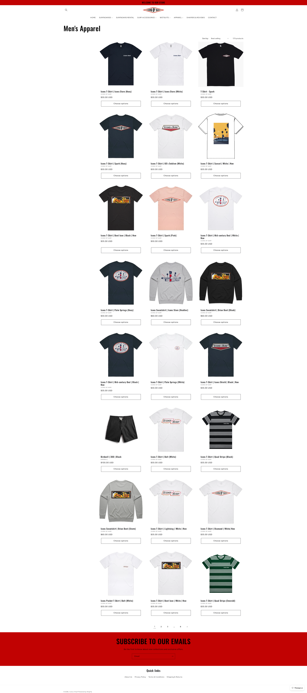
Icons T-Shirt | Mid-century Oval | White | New (220, 236)
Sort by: (205, 38)
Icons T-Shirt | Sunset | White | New (217, 163)
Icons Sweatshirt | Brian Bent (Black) (218, 310)
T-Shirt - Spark (208, 91)
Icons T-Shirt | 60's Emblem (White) (167, 163)
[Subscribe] (172, 656)
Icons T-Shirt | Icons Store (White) (167, 91)
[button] (66, 10)
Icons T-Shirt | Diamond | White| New (218, 528)
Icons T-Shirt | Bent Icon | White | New (168, 600)
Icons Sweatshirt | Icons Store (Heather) (169, 310)
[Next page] (187, 626)
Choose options (121, 104)
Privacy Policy (140, 677)
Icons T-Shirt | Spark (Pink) (164, 235)
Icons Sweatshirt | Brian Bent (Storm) (118, 528)
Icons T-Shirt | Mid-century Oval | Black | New (120, 383)
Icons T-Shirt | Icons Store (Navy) (116, 91)
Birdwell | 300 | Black (111, 456)
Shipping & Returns (174, 677)
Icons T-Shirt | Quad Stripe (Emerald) (218, 600)
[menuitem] (93, 17)
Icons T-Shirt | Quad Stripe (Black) (217, 456)
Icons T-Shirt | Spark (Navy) (114, 163)
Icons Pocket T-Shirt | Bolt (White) (117, 600)
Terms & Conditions (156, 677)
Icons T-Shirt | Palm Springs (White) (167, 382)
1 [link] (154, 626)
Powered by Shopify (85, 692)
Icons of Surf (73, 692)
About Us (128, 677)
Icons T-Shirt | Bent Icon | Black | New (118, 235)
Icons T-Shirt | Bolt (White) (163, 456)
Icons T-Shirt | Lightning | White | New (169, 528)
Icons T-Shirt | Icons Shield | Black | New (220, 382)
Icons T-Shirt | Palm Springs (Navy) (117, 310)
